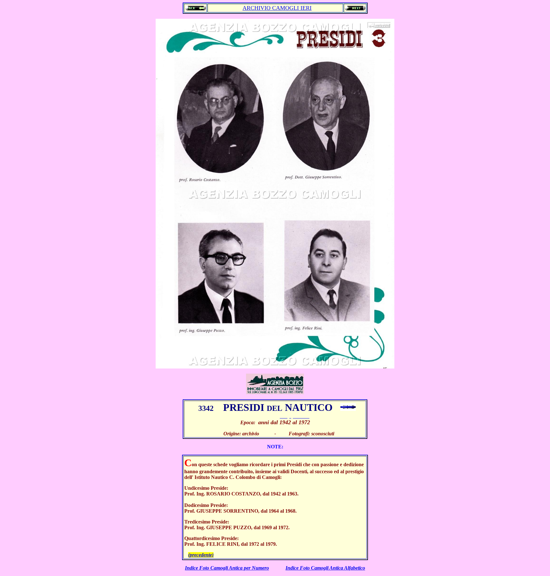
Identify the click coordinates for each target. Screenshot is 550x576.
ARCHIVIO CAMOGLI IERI (277, 8)
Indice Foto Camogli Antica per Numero (227, 568)
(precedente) (201, 555)
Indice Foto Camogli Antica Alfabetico (325, 568)
